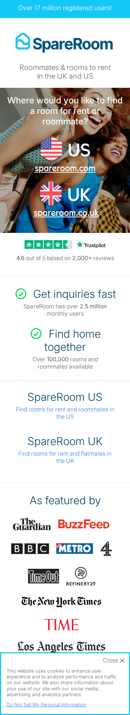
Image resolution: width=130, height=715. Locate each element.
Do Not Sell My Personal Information (46, 704)
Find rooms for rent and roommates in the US (65, 413)
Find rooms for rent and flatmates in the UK (65, 457)
